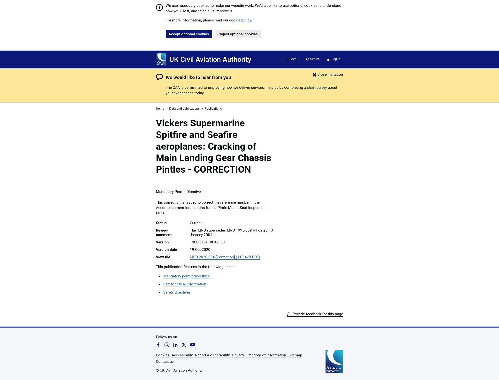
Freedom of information (266, 355)
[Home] (161, 59)
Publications (213, 108)
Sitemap (295, 355)
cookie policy (240, 20)
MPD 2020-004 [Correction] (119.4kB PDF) (225, 257)
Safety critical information (184, 284)
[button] (328, 74)
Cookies (162, 355)
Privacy (238, 355)
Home (160, 108)
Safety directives (177, 292)
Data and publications (184, 108)
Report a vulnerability (212, 355)
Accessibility (182, 355)
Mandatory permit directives (186, 276)
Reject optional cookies (238, 34)
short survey (317, 87)
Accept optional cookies (189, 34)
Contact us (165, 361)
